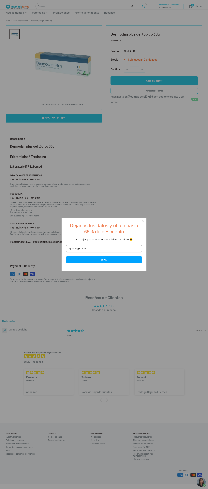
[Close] (143, 221)
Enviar (104, 260)
